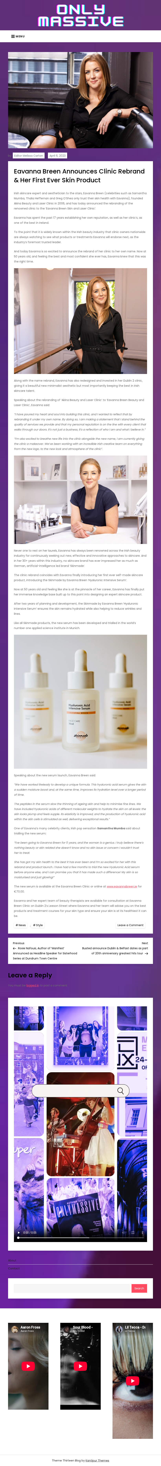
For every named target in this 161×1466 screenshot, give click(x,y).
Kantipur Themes (97, 1460)
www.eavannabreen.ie (122, 886)
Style (39, 925)
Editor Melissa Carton (28, 156)
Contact (14, 1268)
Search (139, 1288)
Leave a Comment (131, 925)
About (12, 1260)
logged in (33, 985)
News (22, 925)
